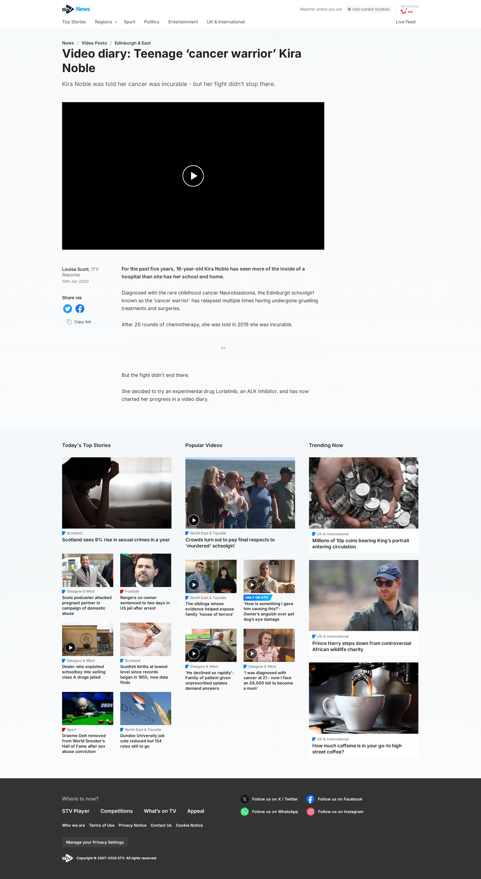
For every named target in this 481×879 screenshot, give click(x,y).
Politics (151, 21)
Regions (103, 21)
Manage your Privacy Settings (95, 842)
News (68, 43)
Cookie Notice (189, 825)
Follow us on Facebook (340, 799)
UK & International (226, 21)
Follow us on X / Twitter (275, 799)
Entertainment (183, 21)
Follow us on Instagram (341, 811)
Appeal (195, 811)
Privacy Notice (132, 825)
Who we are (73, 825)
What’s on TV (160, 811)
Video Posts (94, 43)
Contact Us (161, 825)
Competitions (116, 811)
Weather (307, 9)
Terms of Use (101, 825)
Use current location (371, 9)
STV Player (75, 811)
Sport (129, 21)
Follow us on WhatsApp (275, 811)
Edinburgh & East (133, 43)
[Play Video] (193, 176)
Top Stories (74, 21)
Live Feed (406, 21)
